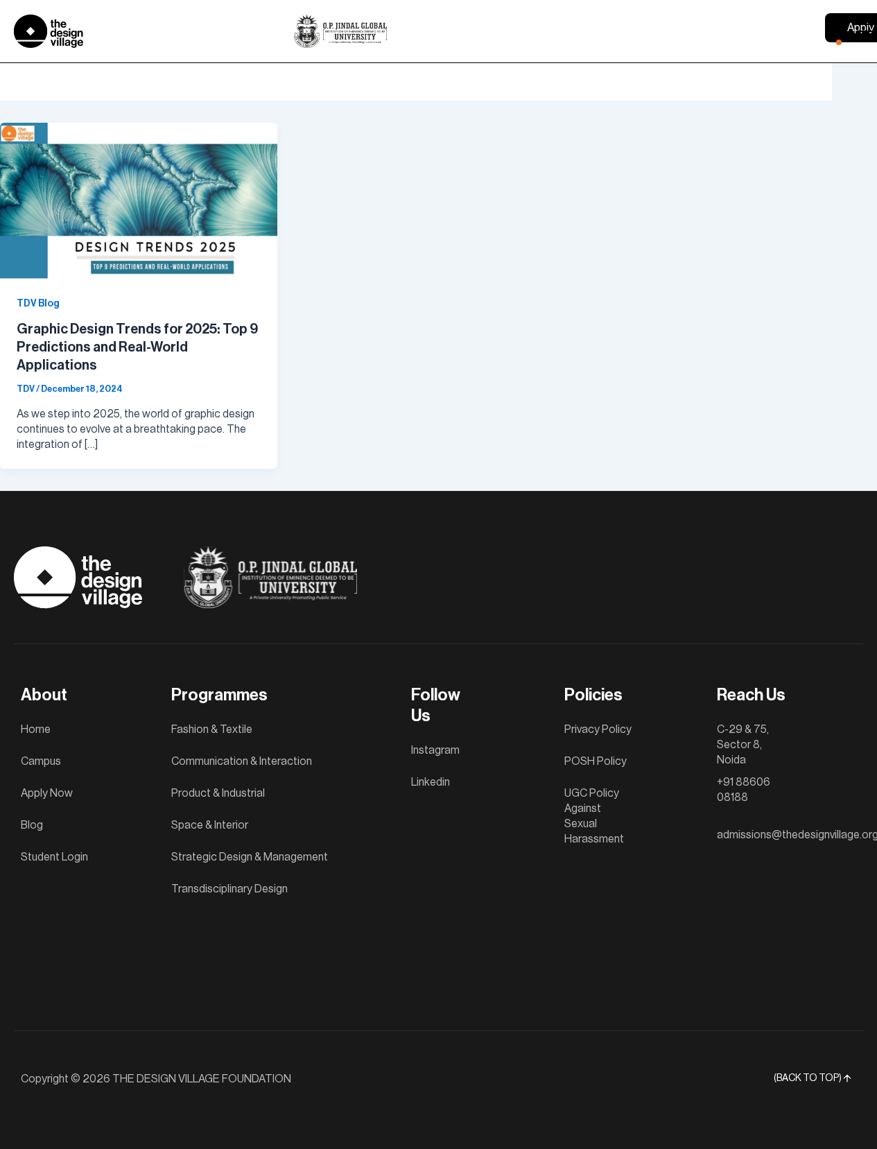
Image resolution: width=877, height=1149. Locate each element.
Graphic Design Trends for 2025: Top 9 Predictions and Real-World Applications (137, 347)
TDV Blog (38, 304)
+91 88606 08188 (743, 790)
